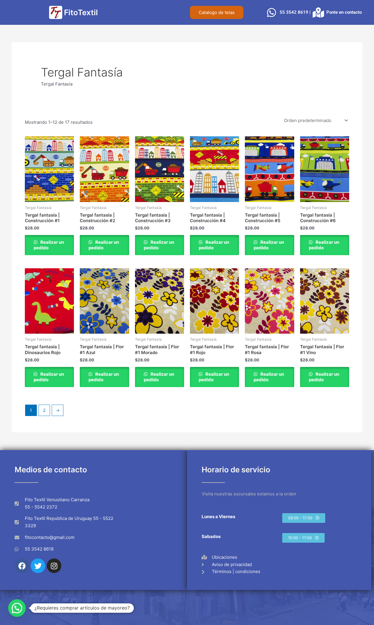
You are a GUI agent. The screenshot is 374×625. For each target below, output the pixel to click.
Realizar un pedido (49, 245)
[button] (303, 518)
